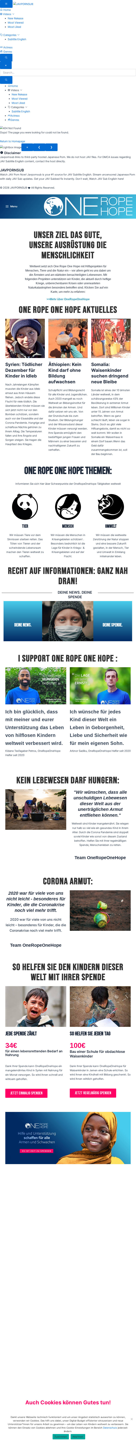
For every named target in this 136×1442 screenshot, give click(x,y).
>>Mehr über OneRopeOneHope (68, 299)
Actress (8, 47)
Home (7, 9)
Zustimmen (60, 1436)
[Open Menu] (6, 4)
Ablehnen (77, 1436)
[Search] (6, 80)
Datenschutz (110, 1427)
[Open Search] (6, 58)
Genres (7, 51)
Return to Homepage (12, 141)
